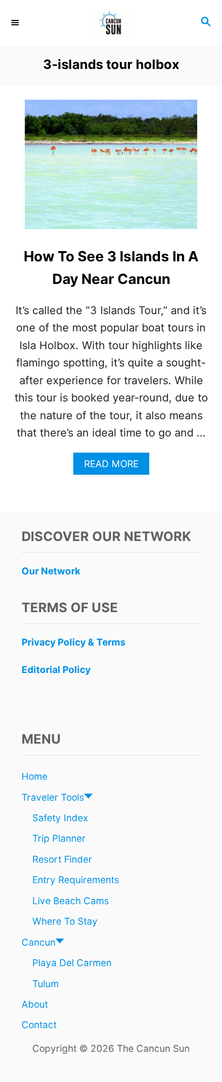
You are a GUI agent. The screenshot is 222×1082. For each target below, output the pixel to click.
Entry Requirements (75, 879)
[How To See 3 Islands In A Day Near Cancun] (111, 170)
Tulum (45, 983)
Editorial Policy (56, 669)
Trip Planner (59, 838)
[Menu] (16, 22)
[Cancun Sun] (111, 23)
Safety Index (60, 817)
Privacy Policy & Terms (74, 642)
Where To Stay (65, 921)
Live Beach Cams (70, 900)
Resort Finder (62, 859)
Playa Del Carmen (72, 962)
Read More (115, 466)
